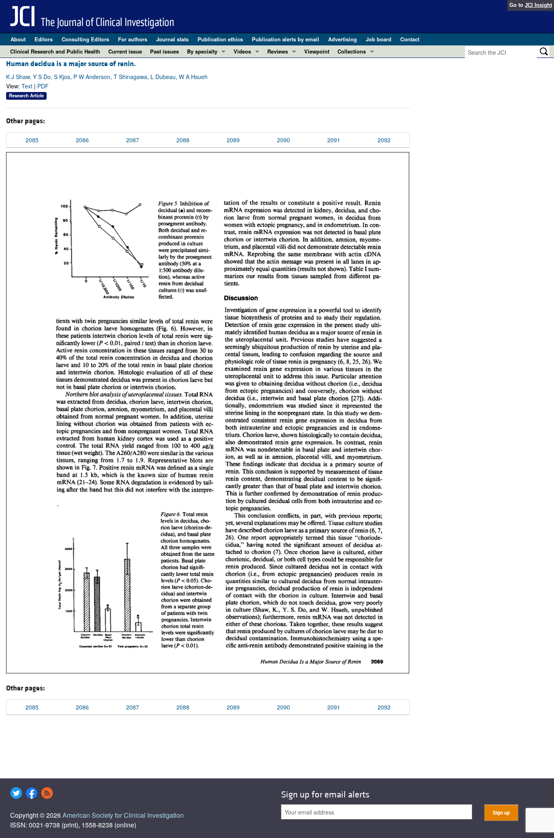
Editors (43, 39)
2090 (283, 140)
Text (26, 86)
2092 (384, 140)
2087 (132, 140)
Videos (242, 51)
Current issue (125, 51)
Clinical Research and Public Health (55, 51)
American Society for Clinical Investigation (123, 815)
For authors (132, 39)
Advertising (342, 39)
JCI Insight (538, 5)
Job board (378, 39)
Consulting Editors (85, 39)
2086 (82, 140)
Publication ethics (220, 39)
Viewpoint (316, 51)
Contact (409, 39)
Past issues (164, 51)
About (18, 39)
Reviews (277, 51)
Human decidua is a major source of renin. (71, 64)
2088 (182, 140)
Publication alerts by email (285, 39)
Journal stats (172, 39)
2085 (32, 140)
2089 (233, 140)
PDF (43, 86)
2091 (333, 140)
